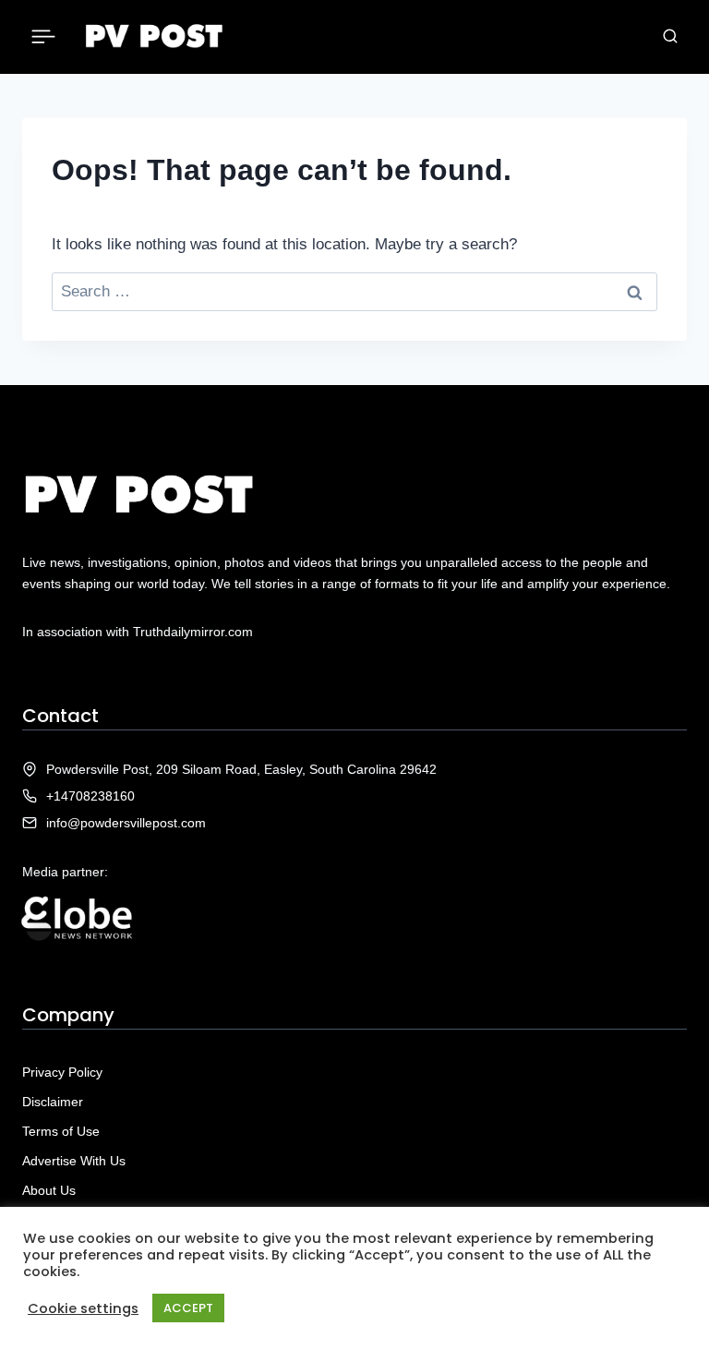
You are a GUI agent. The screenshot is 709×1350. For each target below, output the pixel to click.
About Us (49, 1190)
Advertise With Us (74, 1160)
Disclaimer (52, 1101)
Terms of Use (61, 1131)
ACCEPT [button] (188, 1308)
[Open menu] (44, 36)
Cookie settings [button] (83, 1308)
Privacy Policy (62, 1072)
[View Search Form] (670, 37)
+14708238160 (90, 796)
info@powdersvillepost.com (126, 822)
